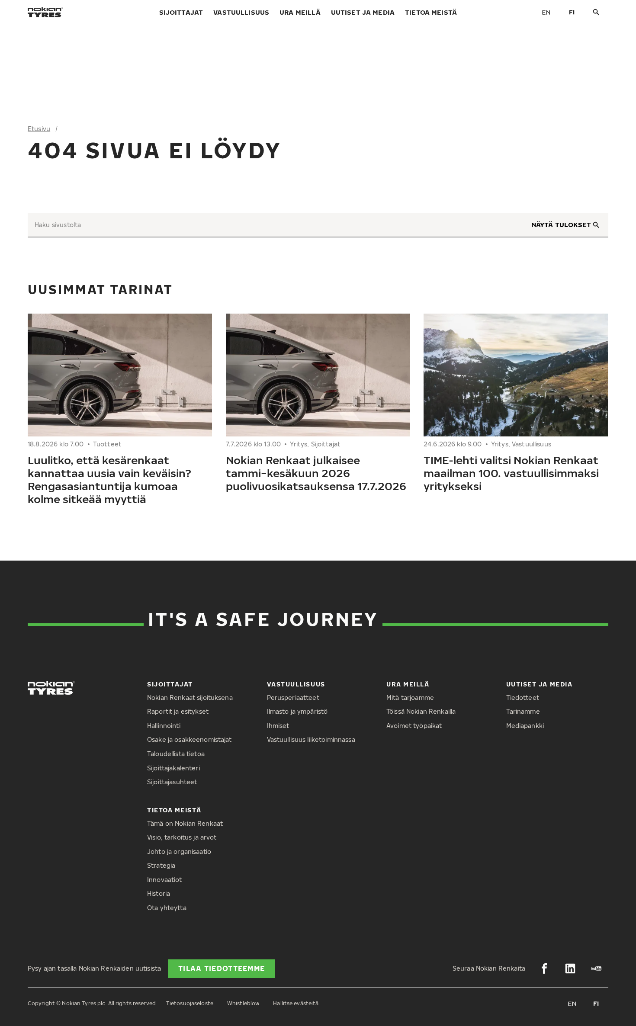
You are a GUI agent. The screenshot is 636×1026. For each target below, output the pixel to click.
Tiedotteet (522, 697)
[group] (120, 413)
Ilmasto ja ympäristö (297, 711)
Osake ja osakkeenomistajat (189, 739)
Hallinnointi (163, 725)
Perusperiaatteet (293, 697)
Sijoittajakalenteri (173, 768)
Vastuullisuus (241, 12)
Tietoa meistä (431, 12)
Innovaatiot (164, 879)
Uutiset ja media (363, 12)
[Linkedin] (570, 968)
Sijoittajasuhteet (172, 782)
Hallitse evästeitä (295, 1003)
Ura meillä (300, 12)
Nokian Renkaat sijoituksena (190, 697)
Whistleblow (243, 1003)
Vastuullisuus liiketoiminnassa (311, 739)
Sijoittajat (181, 12)
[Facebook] (544, 968)
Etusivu (39, 128)
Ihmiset (278, 725)
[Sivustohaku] (596, 12)
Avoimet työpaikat (414, 725)
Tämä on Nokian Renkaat (185, 823)
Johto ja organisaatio (179, 851)
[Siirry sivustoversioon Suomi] (572, 12)
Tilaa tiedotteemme (221, 968)
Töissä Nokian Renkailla (421, 711)
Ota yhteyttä (166, 907)
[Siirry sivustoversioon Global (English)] (546, 12)
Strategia (161, 865)
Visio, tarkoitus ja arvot (182, 837)
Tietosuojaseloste (189, 1003)
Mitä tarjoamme (410, 697)
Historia (158, 893)
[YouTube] (596, 968)
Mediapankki (525, 725)
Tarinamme (523, 711)
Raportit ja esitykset (178, 711)
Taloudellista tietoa (176, 753)
